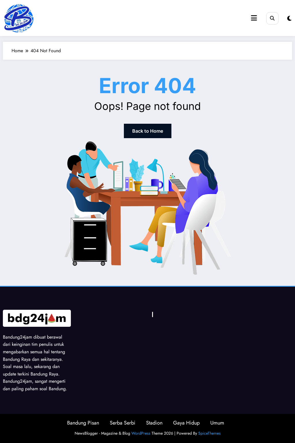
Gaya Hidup (186, 423)
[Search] (272, 18)
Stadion (154, 423)
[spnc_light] (289, 18)
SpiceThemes (209, 433)
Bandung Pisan (83, 423)
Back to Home (147, 131)
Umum (217, 423)
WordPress (140, 433)
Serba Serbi (122, 423)
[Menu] (253, 18)
